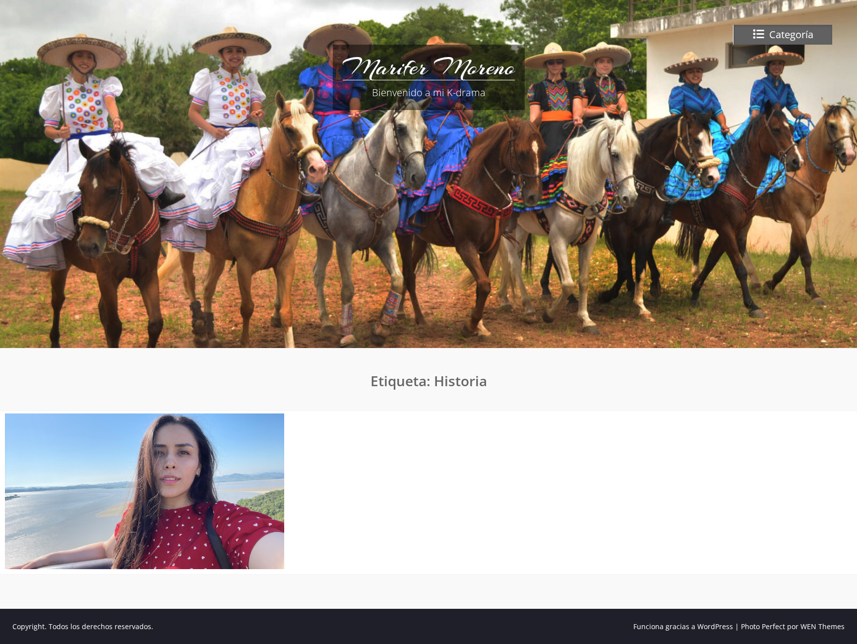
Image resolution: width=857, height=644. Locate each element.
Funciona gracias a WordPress (683, 626)
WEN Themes (822, 626)
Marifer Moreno (429, 67)
